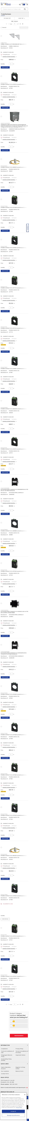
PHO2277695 (4, 773)
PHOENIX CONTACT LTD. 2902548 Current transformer (14, 408)
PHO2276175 (4, 447)
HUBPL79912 (4, 43)
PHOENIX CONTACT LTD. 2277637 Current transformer (14, 976)
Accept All (13, 1111)
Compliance (4, 1048)
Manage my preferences (13, 1115)
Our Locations (5, 1071)
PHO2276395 (4, 693)
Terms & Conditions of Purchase (22, 1051)
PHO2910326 (4, 854)
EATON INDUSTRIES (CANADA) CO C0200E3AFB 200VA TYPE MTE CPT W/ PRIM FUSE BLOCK (13, 653)
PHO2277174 (4, 327)
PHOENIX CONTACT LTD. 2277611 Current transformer (13, 936)
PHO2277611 (4, 934)
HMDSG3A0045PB (5, 123)
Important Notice (20, 1055)
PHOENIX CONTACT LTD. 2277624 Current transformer (14, 815)
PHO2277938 (4, 733)
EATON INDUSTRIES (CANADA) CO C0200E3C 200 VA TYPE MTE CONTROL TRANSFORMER (14, 612)
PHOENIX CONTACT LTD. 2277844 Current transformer (14, 895)
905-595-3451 (14, 1084)
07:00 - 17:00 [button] (24, 3)
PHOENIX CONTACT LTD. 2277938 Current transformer (14, 734)
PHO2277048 (4, 206)
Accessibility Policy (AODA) (6, 1059)
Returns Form (19, 1071)
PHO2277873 (4, 83)
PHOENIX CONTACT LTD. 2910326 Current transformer (14, 855)
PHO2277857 (4, 367)
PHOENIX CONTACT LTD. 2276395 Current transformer (14, 694)
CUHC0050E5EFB (5, 488)
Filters (7, 18)
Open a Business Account (6, 1068)
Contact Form (5, 1073)
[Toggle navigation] (2, 4)
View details (5, 919)
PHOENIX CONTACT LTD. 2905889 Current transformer (14, 531)
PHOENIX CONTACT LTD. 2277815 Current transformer (13, 247)
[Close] (24, 1094)
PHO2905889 (4, 529)
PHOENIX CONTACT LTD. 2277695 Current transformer (14, 775)
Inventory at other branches (9, 56)
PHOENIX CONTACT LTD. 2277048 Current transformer (14, 207)
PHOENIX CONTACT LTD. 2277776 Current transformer (14, 288)
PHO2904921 (4, 166)
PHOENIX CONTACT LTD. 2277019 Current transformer (13, 571)
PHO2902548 (4, 407)
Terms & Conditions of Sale (7, 1051)
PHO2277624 (4, 814)
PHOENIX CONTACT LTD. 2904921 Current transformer (14, 167)
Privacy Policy (19, 1048)
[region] (13, 1106)
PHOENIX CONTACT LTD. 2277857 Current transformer (14, 368)
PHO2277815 (4, 246)
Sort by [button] (21, 18)
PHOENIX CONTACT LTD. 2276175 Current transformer (13, 449)
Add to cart (5, 67)
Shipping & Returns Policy (6, 1055)
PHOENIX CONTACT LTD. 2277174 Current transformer (13, 328)
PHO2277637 (4, 975)
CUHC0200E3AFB (5, 651)
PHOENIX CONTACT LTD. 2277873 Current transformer (14, 84)
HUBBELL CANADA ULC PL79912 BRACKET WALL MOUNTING (14, 44)
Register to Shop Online (20, 1068)
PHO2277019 (4, 570)
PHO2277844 (4, 894)
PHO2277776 (4, 286)
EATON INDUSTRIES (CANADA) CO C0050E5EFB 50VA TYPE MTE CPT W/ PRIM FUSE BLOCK (14, 490)
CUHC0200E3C (4, 610)
